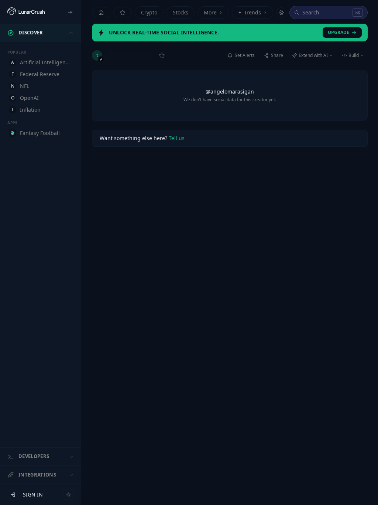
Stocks (180, 12)
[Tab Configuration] (281, 12)
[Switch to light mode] (68, 494)
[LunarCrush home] (26, 11)
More (210, 12)
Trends (249, 12)
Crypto (149, 12)
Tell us (177, 138)
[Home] (101, 12)
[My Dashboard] (122, 12)
